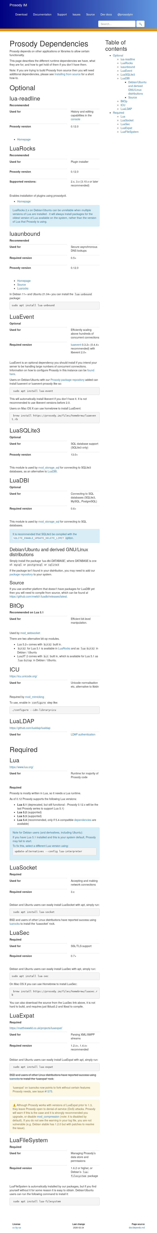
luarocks (15, 923)
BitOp (124, 101)
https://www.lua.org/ (21, 767)
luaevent (76, 344)
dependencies (82, 820)
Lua (123, 116)
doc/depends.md (137, 1227)
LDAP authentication (83, 734)
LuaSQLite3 (128, 74)
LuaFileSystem (130, 132)
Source (90, 14)
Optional (118, 55)
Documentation (42, 14)
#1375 (48, 1091)
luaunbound (128, 67)
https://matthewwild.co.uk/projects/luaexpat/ (36, 1028)
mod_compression (48, 1116)
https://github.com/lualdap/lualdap (30, 728)
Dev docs (106, 14)
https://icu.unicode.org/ (23, 676)
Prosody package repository (67, 380)
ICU (123, 105)
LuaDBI (52, 471)
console (75, 119)
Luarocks (22, 288)
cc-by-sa (16, 1227)
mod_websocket (30, 633)
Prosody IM (18, 4)
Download (21, 14)
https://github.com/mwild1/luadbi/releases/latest (38, 596)
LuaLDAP (126, 109)
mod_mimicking (34, 697)
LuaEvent (126, 70)
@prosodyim (125, 14)
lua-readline (128, 59)
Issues (76, 14)
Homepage (24, 139)
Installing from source (68, 74)
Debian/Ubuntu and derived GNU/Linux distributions (137, 87)
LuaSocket (127, 120)
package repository (21, 574)
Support (62, 14)
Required (118, 112)
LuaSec (125, 124)
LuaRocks (64, 648)
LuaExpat (126, 128)
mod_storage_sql (48, 467)
